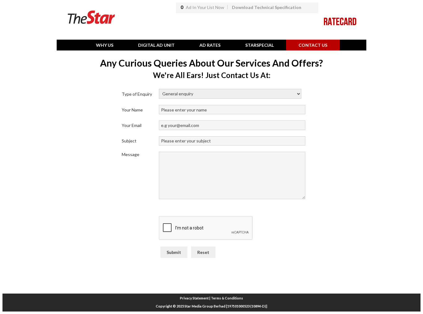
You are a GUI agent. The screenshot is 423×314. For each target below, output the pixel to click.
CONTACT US (313, 45)
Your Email (132, 125)
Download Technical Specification (266, 7)
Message (130, 154)
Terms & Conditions (227, 298)
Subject (129, 140)
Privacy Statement (194, 298)
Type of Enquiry (137, 94)
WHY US (104, 45)
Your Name (132, 109)
